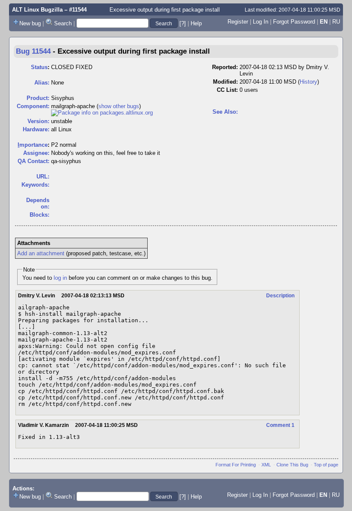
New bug (30, 23)
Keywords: (35, 184)
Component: (33, 106)
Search (63, 23)
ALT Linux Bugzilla (37, 9)
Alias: (41, 82)
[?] (182, 23)
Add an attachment (40, 253)
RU (336, 21)
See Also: (225, 112)
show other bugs (118, 106)
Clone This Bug (292, 464)
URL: (42, 176)
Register (238, 21)
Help (196, 23)
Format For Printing (235, 464)
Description (280, 296)
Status (39, 67)
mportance (33, 145)
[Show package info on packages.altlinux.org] (102, 112)
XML (266, 464)
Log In (260, 21)
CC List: (227, 90)
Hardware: (36, 129)
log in (60, 278)
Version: (38, 121)
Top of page (326, 464)
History (308, 82)
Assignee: (36, 153)
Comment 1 (280, 425)
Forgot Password (294, 21)
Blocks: (39, 215)
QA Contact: (33, 161)
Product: (38, 98)
